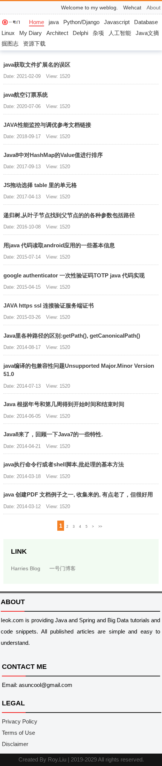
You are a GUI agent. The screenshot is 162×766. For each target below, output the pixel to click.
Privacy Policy (19, 721)
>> (100, 526)
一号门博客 (62, 568)
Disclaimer (15, 744)
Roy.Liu (57, 759)
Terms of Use (18, 732)
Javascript (117, 22)
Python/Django (81, 22)
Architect (57, 33)
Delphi (80, 33)
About (153, 8)
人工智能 (120, 33)
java (54, 22)
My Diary (30, 33)
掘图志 (10, 43)
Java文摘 (147, 33)
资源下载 (34, 43)
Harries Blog (25, 568)
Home (36, 22)
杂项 (98, 33)
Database (146, 22)
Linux (8, 33)
